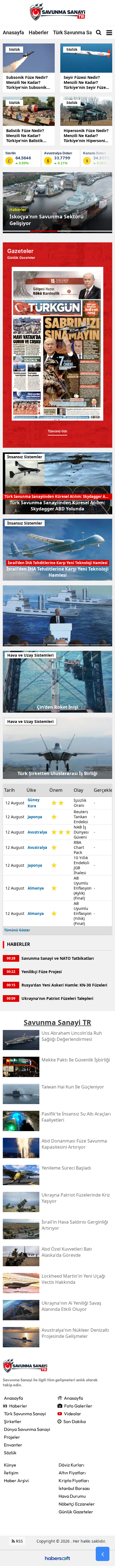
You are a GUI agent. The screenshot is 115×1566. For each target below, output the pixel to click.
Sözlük (10, 1452)
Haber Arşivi (16, 1480)
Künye (10, 1465)
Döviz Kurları (71, 1465)
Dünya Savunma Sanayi (27, 1429)
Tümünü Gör (57, 425)
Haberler (38, 32)
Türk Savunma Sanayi (77, 32)
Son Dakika (74, 1421)
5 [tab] (100, 644)
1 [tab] (14, 644)
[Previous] (9, 335)
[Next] (105, 335)
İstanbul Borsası (74, 1488)
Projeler (12, 1437)
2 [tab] (36, 644)
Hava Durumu (72, 1496)
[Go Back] (102, 1554)
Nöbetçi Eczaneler (77, 1504)
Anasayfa (13, 32)
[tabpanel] (57, 202)
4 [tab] (79, 644)
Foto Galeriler (78, 1406)
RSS (19, 1541)
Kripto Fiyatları (74, 1480)
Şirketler (12, 1421)
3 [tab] (57, 644)
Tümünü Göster (17, 930)
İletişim (11, 1472)
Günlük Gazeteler (76, 1511)
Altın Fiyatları (72, 1472)
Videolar (72, 1413)
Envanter (13, 1445)
